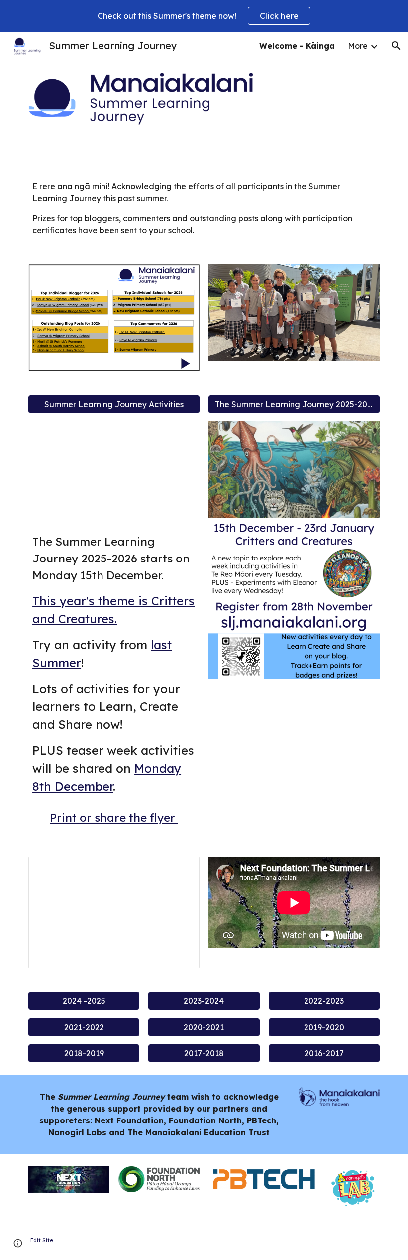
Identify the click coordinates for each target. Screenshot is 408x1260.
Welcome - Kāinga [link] (297, 46)
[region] (204, 16)
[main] (204, 208)
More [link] (358, 46)
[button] (396, 46)
